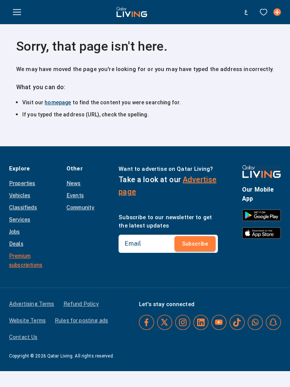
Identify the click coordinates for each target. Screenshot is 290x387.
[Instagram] (182, 322)
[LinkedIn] (200, 322)
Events (75, 195)
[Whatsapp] (255, 322)
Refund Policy (81, 304)
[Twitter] (164, 322)
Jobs (14, 232)
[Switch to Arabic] (246, 12)
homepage (58, 102)
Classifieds (23, 207)
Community (80, 207)
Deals (16, 244)
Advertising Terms (31, 304)
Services (19, 220)
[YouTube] (219, 322)
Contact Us (23, 337)
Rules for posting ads (81, 320)
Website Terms (27, 320)
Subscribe (195, 244)
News (73, 183)
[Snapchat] (273, 322)
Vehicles (19, 195)
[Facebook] (146, 322)
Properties (22, 183)
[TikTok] (237, 322)
